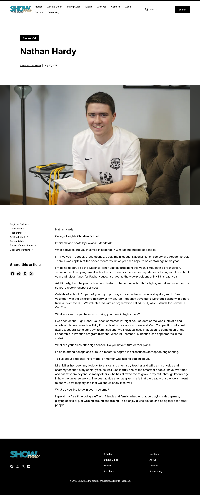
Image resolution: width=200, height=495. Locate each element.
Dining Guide (73, 6)
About (128, 6)
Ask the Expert (54, 6)
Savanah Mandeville (30, 65)
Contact (39, 12)
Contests (115, 6)
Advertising (53, 12)
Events (88, 6)
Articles (38, 6)
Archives (101, 6)
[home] (21, 9)
